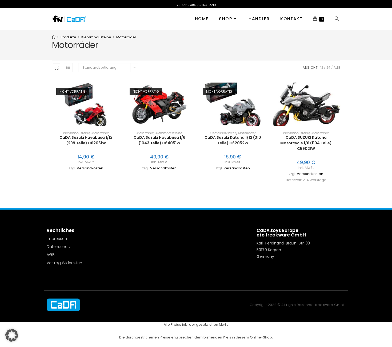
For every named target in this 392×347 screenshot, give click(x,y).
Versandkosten (90, 168)
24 (328, 67)
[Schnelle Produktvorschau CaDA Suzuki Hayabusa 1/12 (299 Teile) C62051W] (118, 92)
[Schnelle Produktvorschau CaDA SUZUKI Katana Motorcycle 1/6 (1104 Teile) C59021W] (338, 92)
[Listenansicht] (68, 67)
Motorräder (126, 37)
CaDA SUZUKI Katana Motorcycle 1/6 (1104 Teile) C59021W (306, 143)
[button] (118, 105)
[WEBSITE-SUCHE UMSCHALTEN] (336, 19)
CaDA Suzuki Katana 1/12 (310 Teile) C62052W (233, 140)
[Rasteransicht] (56, 67)
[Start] (53, 37)
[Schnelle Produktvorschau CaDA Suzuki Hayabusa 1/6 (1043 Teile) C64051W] (191, 92)
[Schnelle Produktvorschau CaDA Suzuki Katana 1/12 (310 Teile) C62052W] (265, 92)
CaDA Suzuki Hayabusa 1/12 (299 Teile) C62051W (86, 140)
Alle (337, 67)
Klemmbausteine (76, 133)
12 (321, 67)
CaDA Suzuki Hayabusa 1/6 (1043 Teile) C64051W (159, 140)
